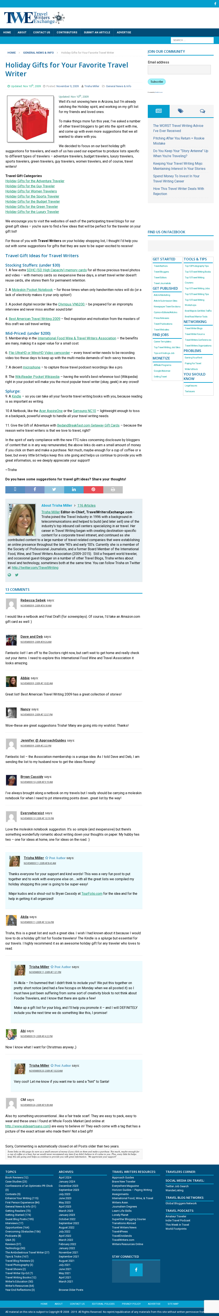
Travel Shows (13, 1269)
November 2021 (68, 1252)
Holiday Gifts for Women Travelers (31, 191)
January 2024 (67, 1181)
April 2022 (65, 1235)
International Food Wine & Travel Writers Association (77, 338)
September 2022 (69, 1223)
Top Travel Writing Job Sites (167, 347)
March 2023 (66, 1210)
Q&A (8, 1239)
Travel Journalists (162, 283)
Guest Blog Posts (16, 1219)
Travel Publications (163, 324)
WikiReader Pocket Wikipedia (37, 377)
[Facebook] (215, 3)
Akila (24, 917)
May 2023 (65, 1202)
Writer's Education (16, 1281)
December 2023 (68, 1185)
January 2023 (67, 1214)
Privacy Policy (131, 1304)
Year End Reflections (18, 1289)
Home (7, 32)
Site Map (173, 1304)
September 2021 (69, 1256)
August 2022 (66, 1227)
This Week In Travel (177, 1224)
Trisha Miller (91, 86)
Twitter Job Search (177, 1186)
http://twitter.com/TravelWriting (35, 568)
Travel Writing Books (18, 1277)
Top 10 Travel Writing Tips (197, 294)
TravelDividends (122, 1235)
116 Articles (86, 505)
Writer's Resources (16, 1285)
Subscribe (157, 81)
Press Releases (161, 318)
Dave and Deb (32, 637)
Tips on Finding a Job (164, 353)
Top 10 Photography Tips (197, 266)
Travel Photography (17, 1264)
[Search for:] (192, 40)
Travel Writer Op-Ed (17, 1273)
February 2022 (67, 1244)
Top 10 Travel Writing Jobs (197, 288)
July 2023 (64, 1194)
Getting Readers (15, 1210)
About (22, 32)
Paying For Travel (193, 363)
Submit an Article (97, 32)
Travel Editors (160, 277)
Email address (158, 62)
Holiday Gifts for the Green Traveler (31, 207)
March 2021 (66, 1281)
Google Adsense (162, 371)
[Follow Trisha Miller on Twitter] (15, 575)
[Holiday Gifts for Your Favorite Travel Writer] (30, 138)
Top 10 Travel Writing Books (198, 271)
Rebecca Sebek (33, 600)
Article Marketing (162, 295)
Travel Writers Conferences (198, 340)
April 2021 (65, 1277)
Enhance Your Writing (18, 1198)
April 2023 (65, 1206)
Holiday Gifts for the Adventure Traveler (34, 181)
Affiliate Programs (162, 365)
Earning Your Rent (193, 357)
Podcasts (11, 1235)
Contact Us (41, 32)
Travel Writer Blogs (193, 328)
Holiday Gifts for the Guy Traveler (30, 186)
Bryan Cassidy (32, 777)
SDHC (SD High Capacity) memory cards (57, 270)
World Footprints (176, 1228)
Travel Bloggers (161, 271)
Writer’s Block (191, 369)
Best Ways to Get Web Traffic (198, 311)
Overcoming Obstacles (19, 1231)
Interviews (11, 1223)
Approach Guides (123, 1177)
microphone (31, 367)
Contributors (67, 32)
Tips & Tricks (13, 1256)
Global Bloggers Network (181, 1203)
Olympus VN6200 (71, 304)
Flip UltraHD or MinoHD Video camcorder (39, 353)
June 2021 (65, 1269)
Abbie (25, 678)
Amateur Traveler (176, 1216)
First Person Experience (19, 1202)
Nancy (25, 709)
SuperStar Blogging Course (129, 1219)
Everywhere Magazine (125, 1185)
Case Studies (13, 1181)
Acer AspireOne (51, 411)
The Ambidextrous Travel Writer (24, 1252)
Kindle (16, 396)
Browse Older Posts (71, 1289)
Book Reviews (14, 1177)
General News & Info (118, 86)
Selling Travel (160, 376)
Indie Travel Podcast (178, 1220)
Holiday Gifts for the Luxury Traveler (32, 212)
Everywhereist (32, 813)
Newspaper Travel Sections (167, 306)
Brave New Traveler (123, 1181)
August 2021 (66, 1260)
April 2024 (65, 1177)
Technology (12, 1248)
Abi (23, 1031)
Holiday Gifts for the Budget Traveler (32, 202)
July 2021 (64, 1264)
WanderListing (174, 1190)
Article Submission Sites (165, 300)
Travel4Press (120, 1231)
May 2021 (65, 1273)
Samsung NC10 (84, 411)
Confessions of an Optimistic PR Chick (29, 1185)
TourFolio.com (91, 894)
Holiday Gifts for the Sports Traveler (32, 196)
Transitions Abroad (124, 1223)
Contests (10, 1194)
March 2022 (66, 1239)
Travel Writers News (124, 1227)
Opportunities (13, 1227)
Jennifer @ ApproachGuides (43, 740)
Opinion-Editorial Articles (165, 312)
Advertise (124, 32)
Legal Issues (191, 385)
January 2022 (67, 1248)
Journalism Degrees (124, 1206)
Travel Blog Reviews (17, 1260)
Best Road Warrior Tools (196, 316)
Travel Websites (161, 329)
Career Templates (162, 341)
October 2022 (67, 1219)
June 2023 (65, 1198)
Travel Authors (160, 266)
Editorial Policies (103, 1304)
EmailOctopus (159, 92)
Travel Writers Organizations (198, 345)
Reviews (10, 1244)
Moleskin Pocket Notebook (32, 290)
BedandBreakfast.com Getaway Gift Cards (88, 425)
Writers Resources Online (127, 1244)
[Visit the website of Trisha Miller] (9, 575)
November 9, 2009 (67, 86)
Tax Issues (190, 391)
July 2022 (64, 1231)
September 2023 (69, 1189)
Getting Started (14, 1214)
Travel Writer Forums (194, 334)
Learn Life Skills (122, 1210)
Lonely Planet (120, 1214)
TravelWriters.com (123, 1239)
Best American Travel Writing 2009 (34, 319)
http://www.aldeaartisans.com (27, 1126)
